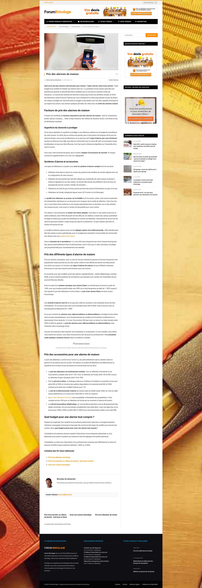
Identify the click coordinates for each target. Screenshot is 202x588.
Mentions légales (135, 584)
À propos (117, 584)
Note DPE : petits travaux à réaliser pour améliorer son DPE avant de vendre (145, 146)
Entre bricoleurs (87, 21)
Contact (125, 584)
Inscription (141, 21)
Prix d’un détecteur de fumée (59, 457)
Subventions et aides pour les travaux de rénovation (143, 562)
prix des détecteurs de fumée (61, 398)
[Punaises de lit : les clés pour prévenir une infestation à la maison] (128, 192)
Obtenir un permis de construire (143, 571)
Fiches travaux (106, 21)
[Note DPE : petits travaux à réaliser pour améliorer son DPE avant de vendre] (128, 143)
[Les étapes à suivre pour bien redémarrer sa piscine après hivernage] (128, 179)
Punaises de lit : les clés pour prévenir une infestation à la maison (145, 194)
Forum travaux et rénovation (60, 21)
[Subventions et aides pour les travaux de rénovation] (127, 560)
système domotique (67, 236)
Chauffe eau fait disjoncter (92, 548)
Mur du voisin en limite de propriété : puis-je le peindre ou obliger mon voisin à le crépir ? (80, 2)
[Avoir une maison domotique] (81, 506)
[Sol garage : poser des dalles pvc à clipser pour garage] (128, 168)
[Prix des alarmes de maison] (81, 51)
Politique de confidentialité (150, 584)
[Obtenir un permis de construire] (127, 571)
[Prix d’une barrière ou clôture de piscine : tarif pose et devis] (55, 506)
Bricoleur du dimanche (54, 80)
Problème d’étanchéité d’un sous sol (95, 552)
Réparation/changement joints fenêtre (96, 561)
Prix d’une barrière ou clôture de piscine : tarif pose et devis (70, 461)
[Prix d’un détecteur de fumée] (106, 506)
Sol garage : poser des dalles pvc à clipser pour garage (144, 170)
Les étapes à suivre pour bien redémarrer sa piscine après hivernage (143, 182)
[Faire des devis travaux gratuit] (119, 16)
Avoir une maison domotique (59, 465)
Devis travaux (125, 21)
